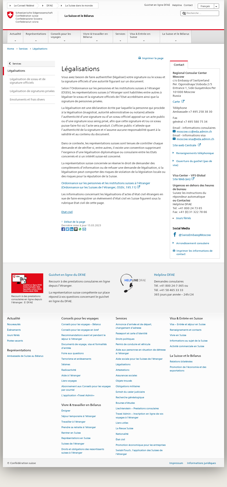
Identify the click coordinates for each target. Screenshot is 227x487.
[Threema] (76, 228)
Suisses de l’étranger (72, 444)
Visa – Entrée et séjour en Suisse (187, 324)
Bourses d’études (125, 403)
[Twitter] (68, 228)
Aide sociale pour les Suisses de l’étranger (139, 359)
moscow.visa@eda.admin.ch (195, 139)
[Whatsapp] (80, 228)
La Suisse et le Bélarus (175, 33)
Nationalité (122, 434)
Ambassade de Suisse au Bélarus (25, 356)
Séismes (65, 364)
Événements (14, 330)
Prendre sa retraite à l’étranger (78, 427)
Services (120, 33)
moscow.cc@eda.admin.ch (194, 131)
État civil (120, 439)
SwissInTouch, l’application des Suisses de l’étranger (139, 452)
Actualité (15, 33)
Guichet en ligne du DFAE (67, 274)
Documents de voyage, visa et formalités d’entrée (84, 346)
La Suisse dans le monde (79, 5)
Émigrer (65, 411)
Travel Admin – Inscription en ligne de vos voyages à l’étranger (139, 416)
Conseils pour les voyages (61, 35)
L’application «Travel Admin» (77, 395)
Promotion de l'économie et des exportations (188, 369)
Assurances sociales (126, 375)
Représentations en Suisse (75, 438)
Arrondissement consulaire (192, 243)
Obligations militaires (128, 386)
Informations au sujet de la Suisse (188, 341)
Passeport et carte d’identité (131, 333)
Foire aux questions (72, 353)
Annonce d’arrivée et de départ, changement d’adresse (134, 326)
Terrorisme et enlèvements (76, 359)
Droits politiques (125, 339)
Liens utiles (122, 423)
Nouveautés (13, 324)
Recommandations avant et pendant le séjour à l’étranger (83, 337)
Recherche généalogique (130, 397)
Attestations (122, 370)
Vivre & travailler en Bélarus (95, 35)
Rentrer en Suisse (71, 432)
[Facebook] (63, 228)
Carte (176, 101)
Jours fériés (183, 218)
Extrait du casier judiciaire (130, 391)
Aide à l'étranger (70, 375)
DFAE (50, 5)
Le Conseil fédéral (24, 5)
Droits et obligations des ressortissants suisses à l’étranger (82, 451)
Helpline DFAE (164, 274)
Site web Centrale (185, 145)
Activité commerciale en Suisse (187, 346)
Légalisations (123, 364)
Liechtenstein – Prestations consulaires (137, 408)
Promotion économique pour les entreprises (141, 445)
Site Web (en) (181, 179)
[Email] (84, 228)
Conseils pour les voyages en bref (80, 330)
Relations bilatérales (181, 361)
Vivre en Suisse (178, 335)
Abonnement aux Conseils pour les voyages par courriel (86, 388)
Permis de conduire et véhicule (133, 344)
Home (10, 48)
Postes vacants (15, 341)
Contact (177, 64)
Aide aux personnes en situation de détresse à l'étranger (141, 352)
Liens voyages (69, 381)
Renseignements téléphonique (195, 153)
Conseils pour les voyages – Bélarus (81, 324)
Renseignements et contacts (185, 330)
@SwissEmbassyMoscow (195, 235)
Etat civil (67, 212)
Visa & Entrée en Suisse (140, 35)
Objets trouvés (124, 381)
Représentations (36, 33)
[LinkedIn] (72, 228)
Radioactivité (68, 370)
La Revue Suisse (124, 428)
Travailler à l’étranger (73, 421)
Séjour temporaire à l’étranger (78, 416)
